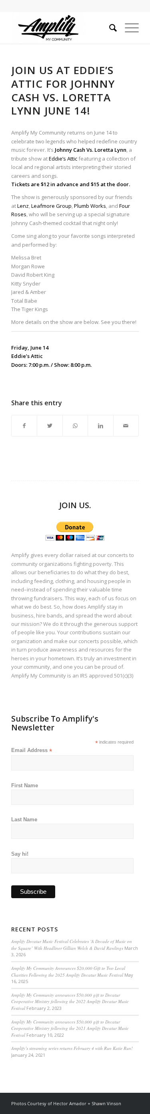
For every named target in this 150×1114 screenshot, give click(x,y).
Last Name (24, 819)
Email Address (31, 750)
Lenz (23, 205)
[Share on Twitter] (49, 425)
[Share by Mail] (126, 425)
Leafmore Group (51, 205)
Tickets (20, 184)
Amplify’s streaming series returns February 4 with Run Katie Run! (72, 1048)
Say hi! (19, 854)
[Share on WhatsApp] (75, 425)
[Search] (109, 28)
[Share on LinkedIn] (100, 425)
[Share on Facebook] (24, 425)
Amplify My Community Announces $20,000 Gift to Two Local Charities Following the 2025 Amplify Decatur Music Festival (68, 971)
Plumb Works (90, 205)
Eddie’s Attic (63, 158)
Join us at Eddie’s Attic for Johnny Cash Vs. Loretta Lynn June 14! (63, 90)
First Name (24, 785)
